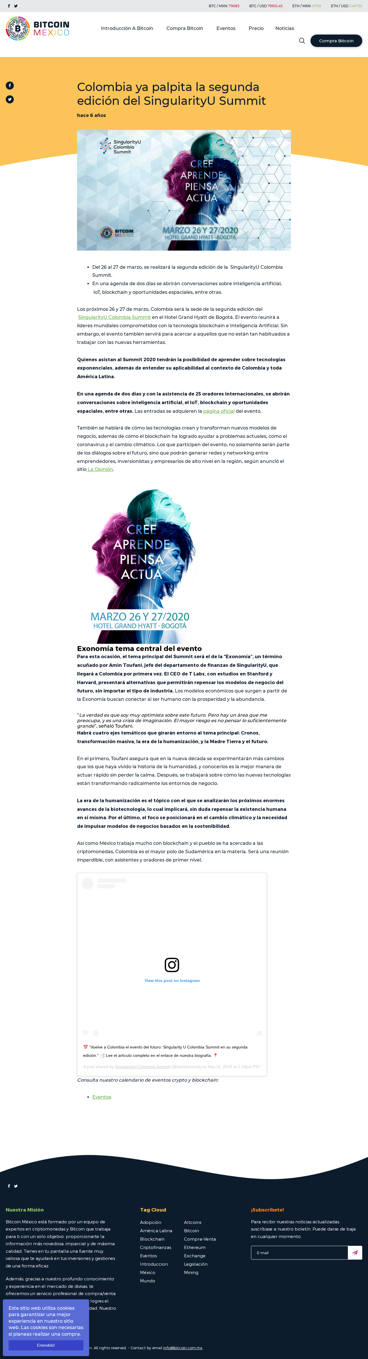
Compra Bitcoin (184, 28)
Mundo (147, 1280)
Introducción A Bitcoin (127, 28)
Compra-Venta (200, 1238)
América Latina (156, 1230)
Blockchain (152, 1238)
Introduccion (154, 1264)
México (147, 1272)
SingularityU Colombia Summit (114, 317)
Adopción (150, 1222)
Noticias (284, 28)
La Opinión (100, 469)
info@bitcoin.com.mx (182, 1347)
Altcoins (192, 1222)
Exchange (195, 1255)
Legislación (196, 1264)
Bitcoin (191, 1230)
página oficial (218, 411)
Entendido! (46, 1345)
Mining (191, 1272)
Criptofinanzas (155, 1247)
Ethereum (195, 1247)
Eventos (225, 28)
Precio (256, 28)
